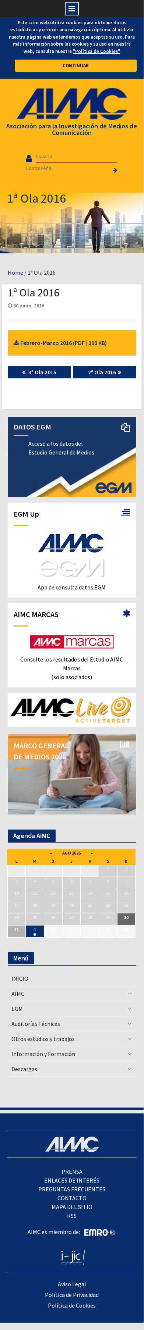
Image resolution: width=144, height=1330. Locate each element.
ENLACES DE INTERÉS (71, 1180)
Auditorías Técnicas (35, 1023)
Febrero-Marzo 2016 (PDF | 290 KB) (63, 342)
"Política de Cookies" (96, 51)
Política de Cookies (72, 1305)
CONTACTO (72, 1198)
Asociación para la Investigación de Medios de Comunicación (71, 129)
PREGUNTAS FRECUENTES (71, 1189)
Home (15, 272)
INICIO (19, 978)
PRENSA (72, 1171)
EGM (17, 1008)
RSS (72, 1215)
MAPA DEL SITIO (72, 1206)
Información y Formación (43, 1054)
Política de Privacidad (72, 1294)
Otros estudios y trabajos (43, 1038)
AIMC (17, 993)
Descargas (24, 1069)
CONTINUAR (76, 66)
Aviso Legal (72, 1284)
